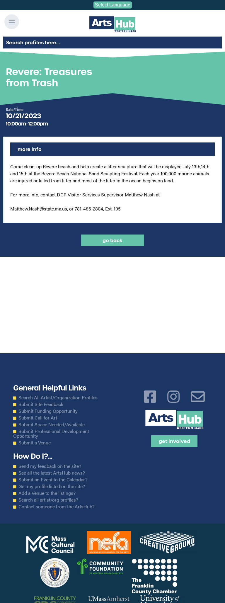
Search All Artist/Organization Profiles (58, 397)
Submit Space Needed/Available (51, 424)
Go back (112, 240)
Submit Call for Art (37, 417)
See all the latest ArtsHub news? (51, 472)
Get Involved (174, 441)
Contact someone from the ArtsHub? (56, 506)
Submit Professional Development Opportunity (51, 433)
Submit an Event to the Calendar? (53, 479)
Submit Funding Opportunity (48, 411)
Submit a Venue (34, 442)
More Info (30, 149)
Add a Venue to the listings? (47, 493)
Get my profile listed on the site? (51, 486)
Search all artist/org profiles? (48, 499)
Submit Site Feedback (40, 404)
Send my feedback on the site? (49, 466)
